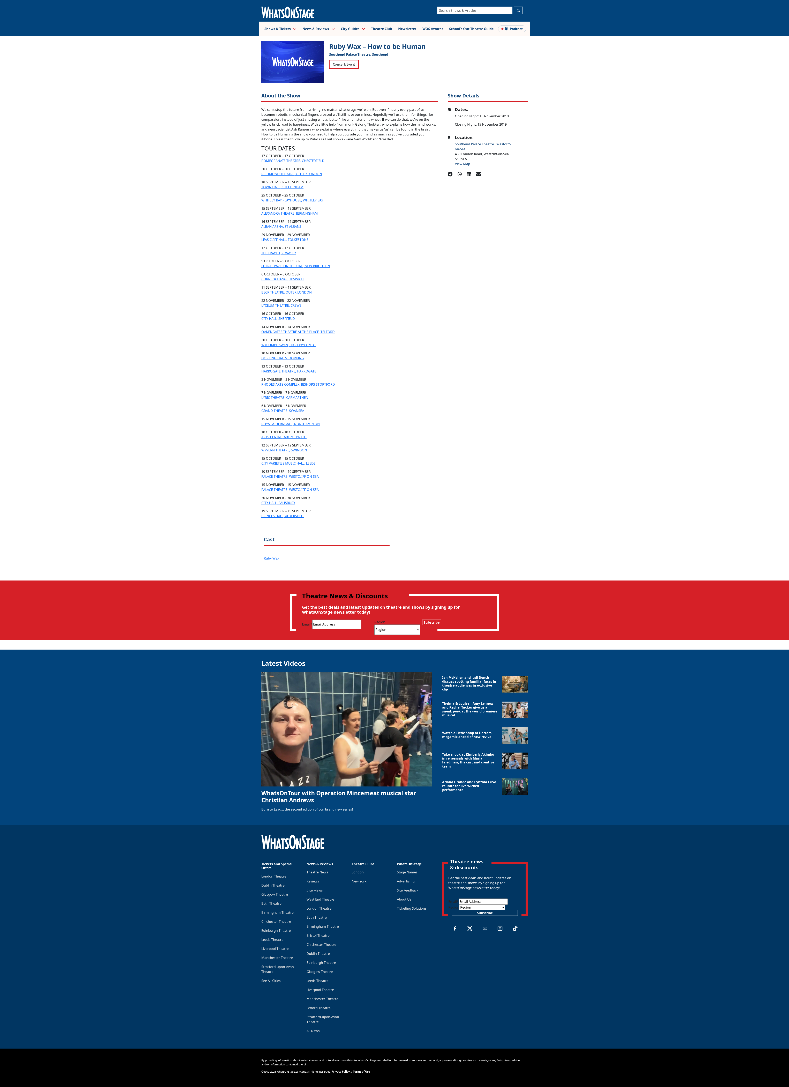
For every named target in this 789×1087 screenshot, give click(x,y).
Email (307, 624)
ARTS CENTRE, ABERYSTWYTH (284, 437)
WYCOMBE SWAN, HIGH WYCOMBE (288, 345)
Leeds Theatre (272, 939)
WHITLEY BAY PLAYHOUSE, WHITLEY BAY (292, 200)
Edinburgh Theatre (276, 930)
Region (379, 622)
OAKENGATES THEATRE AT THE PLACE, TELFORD (298, 332)
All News (313, 1031)
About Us (404, 899)
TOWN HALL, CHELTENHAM (282, 187)
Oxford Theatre (319, 1008)
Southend (380, 54)
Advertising (406, 881)
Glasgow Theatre (274, 894)
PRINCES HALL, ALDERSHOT (282, 516)
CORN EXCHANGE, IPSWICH (282, 279)
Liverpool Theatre (275, 948)
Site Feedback (407, 890)
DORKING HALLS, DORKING (282, 358)
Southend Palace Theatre (475, 144)
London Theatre (273, 876)
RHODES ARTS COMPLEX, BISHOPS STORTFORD (298, 384)
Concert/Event (344, 64)
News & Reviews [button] (316, 29)
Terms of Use (361, 1071)
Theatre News (317, 872)
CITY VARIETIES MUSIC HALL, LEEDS (288, 463)
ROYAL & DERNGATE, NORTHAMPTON (290, 424)
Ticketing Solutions (412, 908)
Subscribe (431, 622)
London (358, 872)
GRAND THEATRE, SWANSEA (282, 410)
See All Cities (271, 980)
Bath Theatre (271, 903)
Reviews (313, 881)
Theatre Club (381, 29)
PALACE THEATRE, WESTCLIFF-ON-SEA (290, 476)
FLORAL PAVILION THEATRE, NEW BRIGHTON (295, 266)
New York (359, 881)
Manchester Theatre (277, 957)
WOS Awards (432, 29)
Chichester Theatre (276, 921)
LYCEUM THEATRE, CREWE (281, 305)
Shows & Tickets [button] (278, 29)
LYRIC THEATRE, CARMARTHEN (284, 397)
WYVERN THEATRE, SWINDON (284, 450)
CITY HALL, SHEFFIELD (278, 318)
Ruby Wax (271, 558)
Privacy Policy (341, 1071)
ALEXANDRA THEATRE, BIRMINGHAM (289, 213)
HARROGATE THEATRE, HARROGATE (288, 371)
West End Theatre (320, 899)
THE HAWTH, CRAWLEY (278, 253)
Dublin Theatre (273, 885)
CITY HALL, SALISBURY (278, 503)
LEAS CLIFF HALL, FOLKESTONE (284, 239)
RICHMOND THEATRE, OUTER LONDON (291, 174)
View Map (462, 164)
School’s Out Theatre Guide (471, 29)
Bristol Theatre (318, 935)
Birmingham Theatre (277, 912)
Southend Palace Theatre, (350, 54)
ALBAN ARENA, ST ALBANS (281, 226)
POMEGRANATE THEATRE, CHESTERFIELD (292, 160)
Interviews (315, 890)
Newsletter (407, 29)
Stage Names (407, 872)
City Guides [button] (350, 29)
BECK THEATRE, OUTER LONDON (286, 292)
